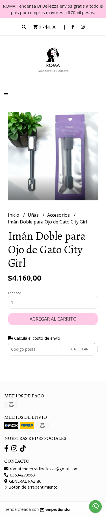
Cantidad (14, 293)
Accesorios (59, 215)
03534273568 (22, 475)
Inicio (14, 215)
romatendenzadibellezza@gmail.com (44, 468)
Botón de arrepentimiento (32, 487)
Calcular (79, 349)
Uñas (34, 215)
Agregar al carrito (53, 319)
